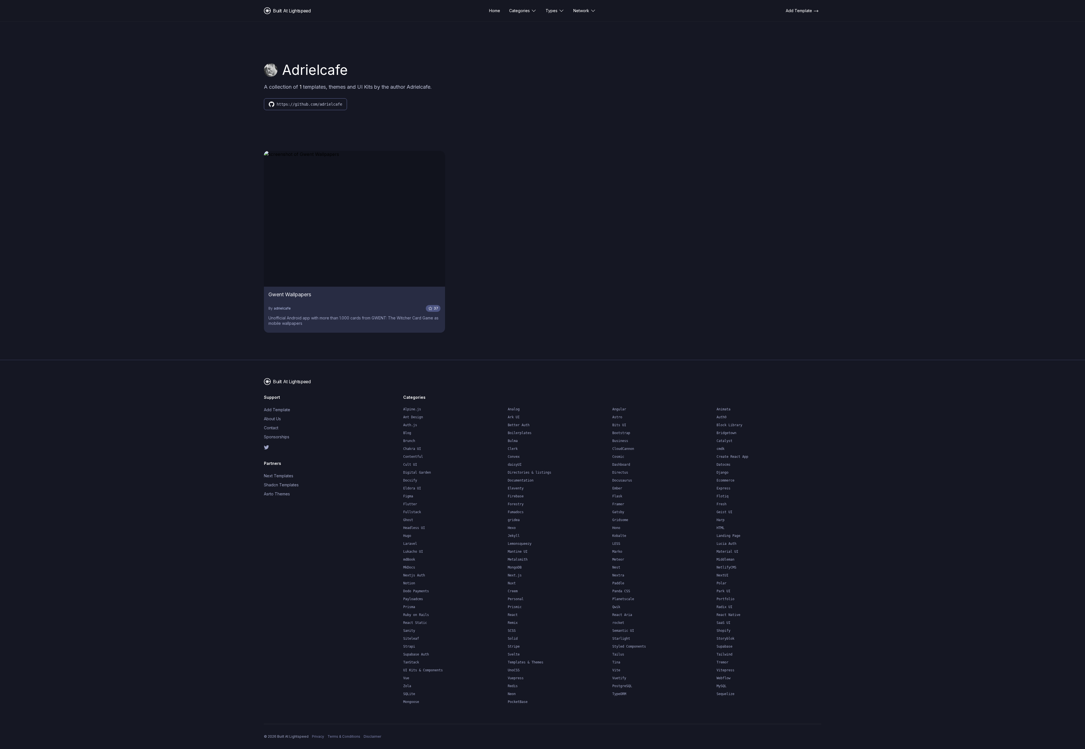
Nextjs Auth (414, 575)
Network (581, 10)
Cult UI (410, 465)
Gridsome (620, 520)
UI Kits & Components (423, 670)
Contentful (413, 457)
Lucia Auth (726, 544)
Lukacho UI (413, 552)
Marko (617, 552)
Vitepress (725, 670)
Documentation (520, 480)
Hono (616, 528)
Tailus (618, 654)
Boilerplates (519, 433)
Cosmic (618, 457)
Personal (516, 599)
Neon (512, 694)
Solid (513, 639)
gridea (514, 520)
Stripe (514, 646)
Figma (408, 496)
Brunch (409, 441)
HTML (720, 528)
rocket (618, 623)
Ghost (408, 520)
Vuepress (516, 678)
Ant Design (413, 417)
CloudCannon (623, 449)
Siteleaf (411, 639)
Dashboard (621, 465)
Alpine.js (412, 409)
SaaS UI (723, 623)
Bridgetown (726, 433)
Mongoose (411, 702)
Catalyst (724, 441)
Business (620, 441)
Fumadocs (516, 512)
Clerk (513, 449)
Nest (616, 567)
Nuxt (512, 583)
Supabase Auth (416, 654)
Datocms (723, 465)
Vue (406, 678)
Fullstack (412, 512)
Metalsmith (518, 559)
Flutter (410, 504)
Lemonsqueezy (519, 544)
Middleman (725, 559)
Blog (407, 433)
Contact (271, 427)
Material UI (727, 552)
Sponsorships (276, 436)
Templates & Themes (525, 662)
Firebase (516, 496)
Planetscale (623, 599)
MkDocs (409, 567)
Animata (723, 409)
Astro (617, 417)
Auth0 (721, 417)
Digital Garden (417, 472)
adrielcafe (282, 308)
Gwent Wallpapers (289, 294)
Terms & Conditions (343, 736)
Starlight (621, 639)
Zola (407, 686)
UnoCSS (514, 670)
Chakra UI (412, 449)
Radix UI (724, 607)
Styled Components (629, 646)
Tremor (722, 662)
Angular (619, 409)
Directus (620, 472)
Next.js (515, 575)
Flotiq (722, 496)
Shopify (723, 631)
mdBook (409, 559)
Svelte (514, 654)
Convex (514, 457)
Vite (616, 670)
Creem (513, 591)
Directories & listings (529, 472)
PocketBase (518, 702)
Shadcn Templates (281, 484)
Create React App (732, 457)
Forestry (516, 504)
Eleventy (516, 488)
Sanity (409, 631)
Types (551, 10)
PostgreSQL (622, 686)
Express (723, 488)
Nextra (618, 575)
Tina (616, 662)
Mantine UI (518, 552)
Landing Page (728, 536)
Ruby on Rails (416, 615)
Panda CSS (621, 591)
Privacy (318, 736)
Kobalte (619, 536)
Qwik (616, 607)
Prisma (409, 607)
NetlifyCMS (726, 567)
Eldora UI (412, 488)
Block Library (729, 425)
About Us (272, 418)
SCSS (512, 631)
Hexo (512, 528)
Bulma (513, 441)
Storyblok (725, 639)
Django (722, 472)
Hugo (407, 536)
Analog (514, 409)
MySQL (721, 686)
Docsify (410, 480)
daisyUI (515, 465)
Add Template (277, 409)
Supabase (724, 646)
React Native (728, 615)
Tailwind (724, 654)
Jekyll (514, 536)
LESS (616, 544)
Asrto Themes (277, 493)
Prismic (515, 607)
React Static (415, 623)
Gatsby (618, 512)
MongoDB (515, 567)
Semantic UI (623, 631)
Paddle (618, 583)
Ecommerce (725, 480)
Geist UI (724, 512)
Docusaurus (622, 480)
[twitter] (296, 447)
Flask (617, 496)
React (513, 615)
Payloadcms (413, 599)
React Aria (622, 615)
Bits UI (619, 425)
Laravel (410, 544)
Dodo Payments (416, 591)
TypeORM (619, 694)
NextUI (722, 575)
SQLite (409, 694)
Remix (513, 623)
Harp (720, 520)
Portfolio (725, 599)
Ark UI (514, 417)
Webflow (723, 678)
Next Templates (278, 475)
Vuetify (619, 678)
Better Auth (519, 425)
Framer (618, 504)
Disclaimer (372, 736)
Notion (409, 583)
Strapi (409, 646)
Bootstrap (621, 433)
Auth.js (410, 425)
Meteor (618, 559)
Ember (617, 488)
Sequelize (725, 694)
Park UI (723, 591)
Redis (513, 686)
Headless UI (414, 528)
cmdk (720, 449)
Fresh (721, 504)
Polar (721, 583)
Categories (519, 10)
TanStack (411, 662)
